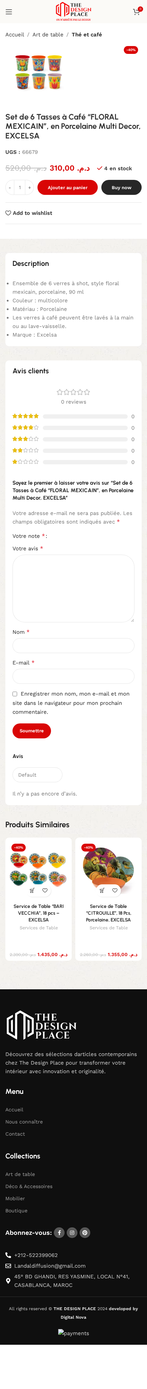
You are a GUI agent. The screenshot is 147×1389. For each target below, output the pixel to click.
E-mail (23, 662)
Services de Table (39, 927)
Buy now (121, 187)
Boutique (16, 1210)
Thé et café (87, 34)
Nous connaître (24, 1122)
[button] (32, 890)
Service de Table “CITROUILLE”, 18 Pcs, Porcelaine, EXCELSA (108, 913)
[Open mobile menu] (9, 12)
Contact (15, 1134)
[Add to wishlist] (45, 890)
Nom (21, 631)
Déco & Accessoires (28, 1186)
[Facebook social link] (59, 1232)
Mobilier (15, 1198)
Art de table (48, 34)
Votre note (28, 536)
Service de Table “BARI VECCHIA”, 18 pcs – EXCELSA (39, 913)
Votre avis (27, 548)
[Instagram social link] (72, 1232)
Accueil (14, 34)
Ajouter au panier (67, 187)
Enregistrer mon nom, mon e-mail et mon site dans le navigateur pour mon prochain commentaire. (71, 703)
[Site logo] (74, 11)
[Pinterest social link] (85, 1232)
